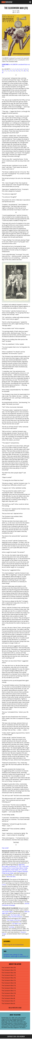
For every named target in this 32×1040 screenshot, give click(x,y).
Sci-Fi (14, 945)
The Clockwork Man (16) (9, 978)
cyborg (15, 954)
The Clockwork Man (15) (9, 980)
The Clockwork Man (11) (9, 990)
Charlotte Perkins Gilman (9, 871)
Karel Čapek (14, 870)
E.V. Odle (20, 954)
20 (2, 72)
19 (27, 71)
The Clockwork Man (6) (8, 1003)
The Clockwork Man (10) (9, 993)
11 (5, 71)
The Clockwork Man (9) (8, 996)
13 (10, 71)
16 (19, 71)
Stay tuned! (5, 848)
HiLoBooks (6, 956)
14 (13, 71)
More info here (11, 876)
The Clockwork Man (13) (9, 985)
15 (16, 71)
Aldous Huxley (23, 868)
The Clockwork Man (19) (9, 970)
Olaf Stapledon (6, 870)
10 (2, 71)
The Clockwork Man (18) (9, 973)
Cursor (4, 885)
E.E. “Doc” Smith (21, 866)
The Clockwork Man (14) (9, 983)
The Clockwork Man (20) (9, 967)
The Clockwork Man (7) (8, 1001)
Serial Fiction (20, 945)
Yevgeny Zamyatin (22, 871)
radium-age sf (15, 956)
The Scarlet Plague (7, 911)
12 (8, 71)
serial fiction (22, 956)
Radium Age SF (7, 945)
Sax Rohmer (12, 866)
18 (24, 71)
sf (27, 956)
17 (21, 71)
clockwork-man (7, 954)
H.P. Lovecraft (23, 870)
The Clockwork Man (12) (9, 988)
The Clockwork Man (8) (8, 998)
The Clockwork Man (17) (9, 975)
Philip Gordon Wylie (7, 873)
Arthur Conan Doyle (13, 868)
